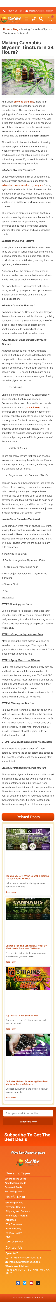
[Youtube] (31, 1283)
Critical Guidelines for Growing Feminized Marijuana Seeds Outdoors (27, 1082)
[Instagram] (38, 1283)
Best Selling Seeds (14, 1191)
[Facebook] (18, 1283)
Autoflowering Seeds (15, 1183)
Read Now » (11, 892)
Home (6, 29)
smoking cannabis (24, 101)
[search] (41, 19)
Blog (15, 29)
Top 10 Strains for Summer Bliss (22, 1015)
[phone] (34, 19)
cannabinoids (32, 407)
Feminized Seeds (13, 1187)
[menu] (26, 19)
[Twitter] (24, 1283)
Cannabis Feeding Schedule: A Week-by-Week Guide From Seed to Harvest (27, 947)
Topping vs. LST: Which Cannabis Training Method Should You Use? (27, 877)
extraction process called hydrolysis (22, 185)
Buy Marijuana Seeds (15, 1178)
